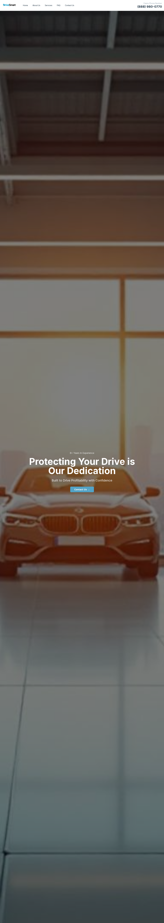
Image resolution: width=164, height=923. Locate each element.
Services (48, 5)
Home (25, 5)
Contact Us (69, 5)
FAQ (58, 5)
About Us (36, 5)
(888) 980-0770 (149, 6)
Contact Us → (82, 489)
